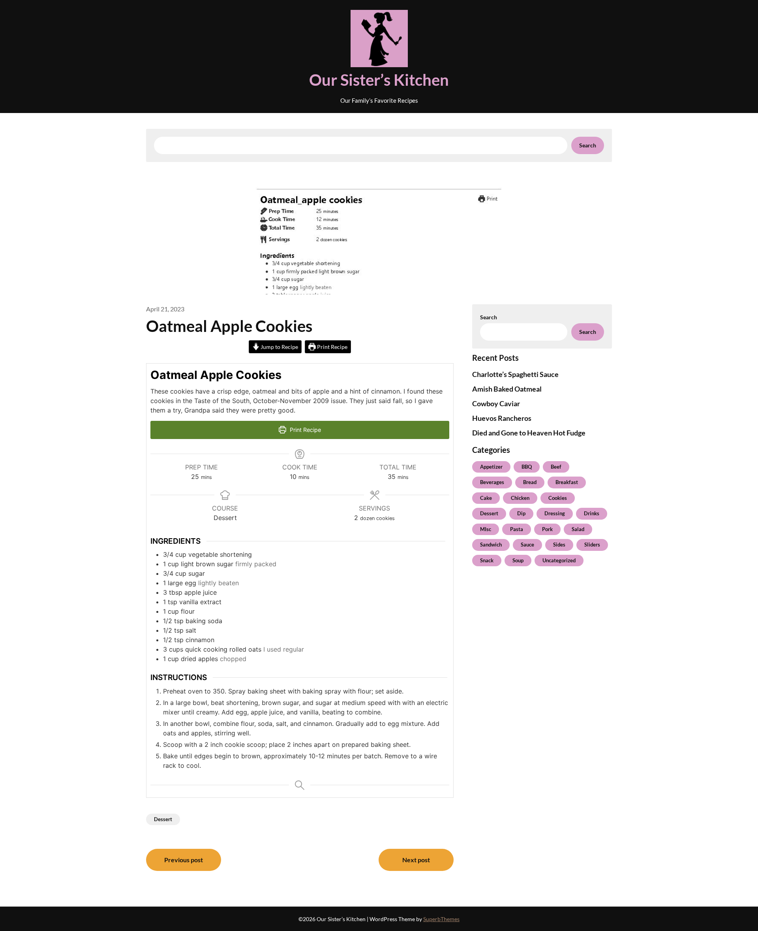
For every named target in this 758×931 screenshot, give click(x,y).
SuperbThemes (441, 919)
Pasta (516, 529)
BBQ (527, 467)
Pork (547, 529)
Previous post (183, 859)
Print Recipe (331, 346)
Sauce (527, 544)
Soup (517, 560)
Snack (486, 560)
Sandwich (491, 544)
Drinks (591, 513)
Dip (521, 513)
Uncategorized (559, 560)
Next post (416, 859)
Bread (530, 482)
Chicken (520, 498)
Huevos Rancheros (501, 418)
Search (587, 145)
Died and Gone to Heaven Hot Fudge (528, 432)
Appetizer (491, 467)
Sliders (592, 544)
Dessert (163, 819)
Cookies (557, 498)
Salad (578, 529)
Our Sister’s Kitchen (379, 79)
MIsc (485, 529)
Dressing (554, 513)
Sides (559, 544)
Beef (556, 467)
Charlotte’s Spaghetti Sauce (515, 374)
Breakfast (566, 482)
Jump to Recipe (278, 346)
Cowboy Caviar (496, 403)
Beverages (492, 482)
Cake (486, 498)
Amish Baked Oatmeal (507, 388)
